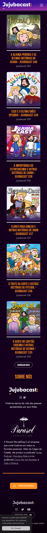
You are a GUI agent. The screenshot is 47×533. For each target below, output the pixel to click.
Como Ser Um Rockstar (25, 459)
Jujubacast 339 (23, 119)
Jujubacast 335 (23, 356)
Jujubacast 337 (23, 238)
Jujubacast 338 (23, 180)
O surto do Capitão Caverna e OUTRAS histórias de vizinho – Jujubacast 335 (23, 347)
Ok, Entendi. (16, 528)
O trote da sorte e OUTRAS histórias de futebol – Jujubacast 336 (23, 287)
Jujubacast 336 (23, 295)
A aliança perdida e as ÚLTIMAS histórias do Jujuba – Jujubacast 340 (23, 58)
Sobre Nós (23, 377)
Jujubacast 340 (23, 66)
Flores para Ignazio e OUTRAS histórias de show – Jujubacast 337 (23, 230)
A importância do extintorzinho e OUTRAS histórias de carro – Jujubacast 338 (23, 171)
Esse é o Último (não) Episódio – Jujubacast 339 (23, 113)
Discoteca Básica (21, 456)
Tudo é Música (11, 463)
